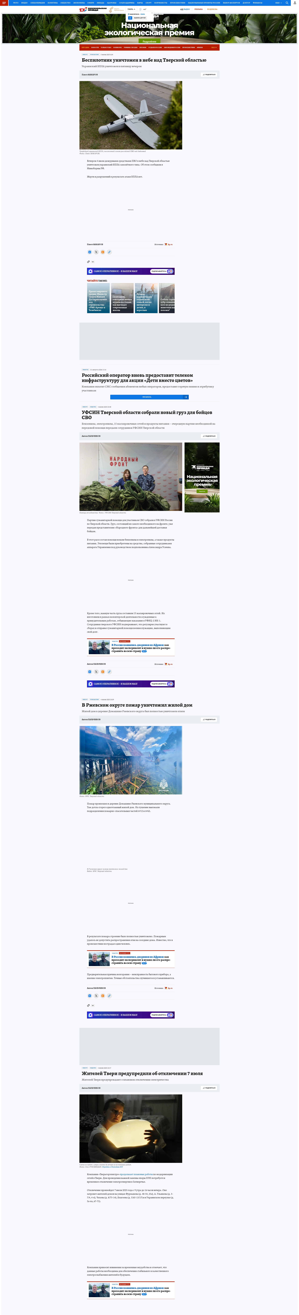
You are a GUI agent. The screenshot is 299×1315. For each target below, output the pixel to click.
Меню (4, 3)
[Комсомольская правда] (93, 9)
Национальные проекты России (204, 3)
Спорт (148, 3)
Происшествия (177, 3)
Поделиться (210, 74)
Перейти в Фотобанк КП (112, 1167)
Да (130, 18)
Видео (24, 3)
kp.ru (170, 244)
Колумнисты (160, 3)
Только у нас (106, 47)
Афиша (200, 47)
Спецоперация (37, 3)
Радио (187, 9)
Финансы (257, 3)
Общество (65, 3)
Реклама (198, 9)
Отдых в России (155, 47)
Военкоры (117, 47)
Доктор (246, 3)
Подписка (212, 9)
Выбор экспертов (231, 3)
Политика (53, 3)
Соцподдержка (126, 3)
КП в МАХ (142, 47)
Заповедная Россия (172, 47)
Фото (15, 3)
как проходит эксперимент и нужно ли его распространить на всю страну (141, 648)
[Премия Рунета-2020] (115, 9)
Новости (95, 47)
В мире (90, 3)
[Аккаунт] (295, 3)
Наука (140, 3)
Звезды (100, 3)
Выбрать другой (140, 18)
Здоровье (111, 3)
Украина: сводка (130, 47)
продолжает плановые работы (136, 1174)
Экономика (79, 3)
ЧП (93, 262)
